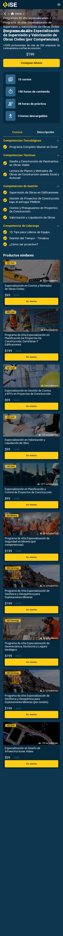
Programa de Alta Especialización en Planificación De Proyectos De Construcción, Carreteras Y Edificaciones (27, 339)
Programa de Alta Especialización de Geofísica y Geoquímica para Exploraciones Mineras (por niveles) (27, 699)
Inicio (18, 13)
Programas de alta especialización (25, 18)
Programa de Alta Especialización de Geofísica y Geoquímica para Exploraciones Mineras (27, 594)
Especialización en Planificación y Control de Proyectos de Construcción (28, 490)
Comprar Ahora (31, 62)
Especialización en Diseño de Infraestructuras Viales (22, 749)
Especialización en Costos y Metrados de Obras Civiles (28, 287)
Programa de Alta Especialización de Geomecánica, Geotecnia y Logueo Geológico (27, 646)
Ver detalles (31, 301)
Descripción (45, 132)
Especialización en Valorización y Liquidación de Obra (25, 441)
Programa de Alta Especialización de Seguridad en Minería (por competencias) (27, 541)
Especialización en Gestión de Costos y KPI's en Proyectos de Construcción (28, 392)
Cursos (17, 132)
